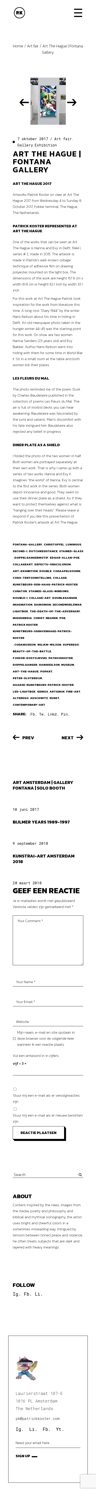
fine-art (73, 691)
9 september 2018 (30, 843)
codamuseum (25, 644)
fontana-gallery (27, 544)
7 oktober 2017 (32, 138)
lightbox (20, 611)
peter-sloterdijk (27, 678)
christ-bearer (45, 618)
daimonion (42, 604)
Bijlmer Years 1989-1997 (41, 822)
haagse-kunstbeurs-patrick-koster (43, 685)
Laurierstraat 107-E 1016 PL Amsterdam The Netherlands (39, 1400)
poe (62, 618)
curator (20, 591)
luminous (73, 544)
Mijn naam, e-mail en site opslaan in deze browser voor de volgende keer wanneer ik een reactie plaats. (46, 1038)
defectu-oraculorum (52, 564)
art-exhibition (25, 571)
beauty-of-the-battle (32, 651)
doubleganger (64, 598)
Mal (45, 378)
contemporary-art (29, 705)
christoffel (54, 544)
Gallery (25, 145)
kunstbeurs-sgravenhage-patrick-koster (42, 634)
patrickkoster (60, 658)
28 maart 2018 (27, 883)
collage (60, 578)
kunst (54, 698)
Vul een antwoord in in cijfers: (36, 1055)
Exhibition (46, 145)
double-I (20, 598)
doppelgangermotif (31, 557)
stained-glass (71, 551)
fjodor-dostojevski (30, 658)
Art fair (33, 46)
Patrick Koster (25, 625)
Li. (39, 1294)
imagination (22, 604)
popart (46, 671)
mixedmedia (22, 618)
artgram (57, 691)
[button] (24, 102)
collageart (23, 564)
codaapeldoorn (66, 571)
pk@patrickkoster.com (38, 1418)
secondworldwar (66, 604)
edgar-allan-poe (64, 557)
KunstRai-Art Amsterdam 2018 (44, 859)
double (45, 571)
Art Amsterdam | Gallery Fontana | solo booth (43, 785)
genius (42, 691)
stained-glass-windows (49, 591)
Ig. (17, 1294)
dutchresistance (43, 551)
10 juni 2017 (26, 809)
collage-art (40, 598)
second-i (20, 551)
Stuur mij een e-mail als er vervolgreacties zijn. (46, 1098)
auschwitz (39, 698)
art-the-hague (26, 671)
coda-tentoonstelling (32, 578)
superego (71, 644)
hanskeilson (49, 665)
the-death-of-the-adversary (55, 611)
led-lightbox (24, 691)
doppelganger (25, 665)
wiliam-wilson (49, 644)
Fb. (28, 1294)
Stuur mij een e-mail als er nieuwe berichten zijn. (48, 1118)
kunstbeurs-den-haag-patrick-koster (45, 584)
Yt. (60, 1429)
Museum (67, 665)
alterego (21, 698)
